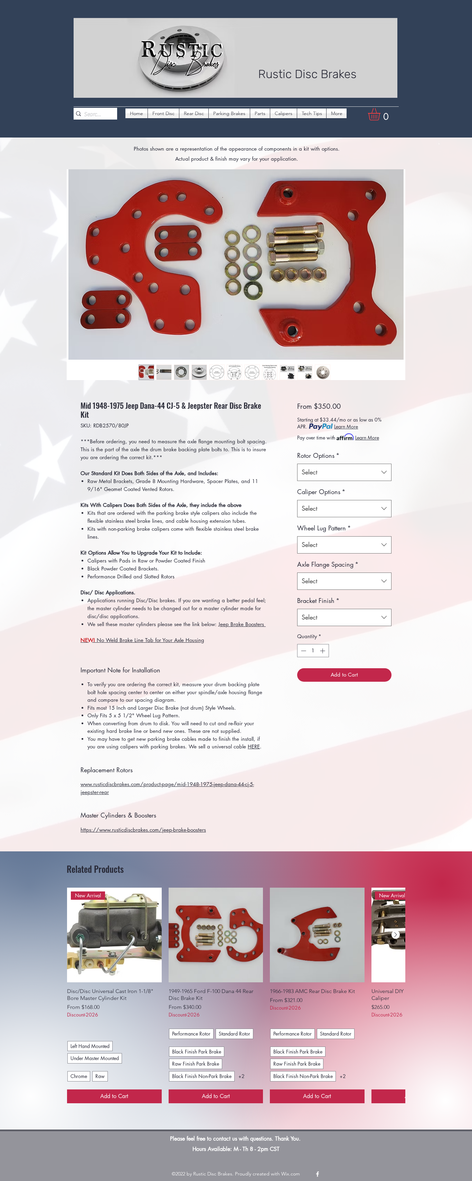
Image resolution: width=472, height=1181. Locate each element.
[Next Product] (395, 934)
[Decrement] (303, 650)
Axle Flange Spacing (328, 564)
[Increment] (323, 650)
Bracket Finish (318, 600)
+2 (241, 1076)
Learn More (346, 426)
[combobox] (344, 472)
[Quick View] (216, 935)
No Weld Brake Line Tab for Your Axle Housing (142, 640)
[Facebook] (317, 1174)
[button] (381, 114)
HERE (254, 746)
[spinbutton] (313, 650)
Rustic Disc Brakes (307, 74)
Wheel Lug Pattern (324, 528)
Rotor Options (318, 455)
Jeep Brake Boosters (242, 624)
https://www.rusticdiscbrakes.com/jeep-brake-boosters (143, 829)
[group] (236, 995)
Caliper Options (321, 492)
